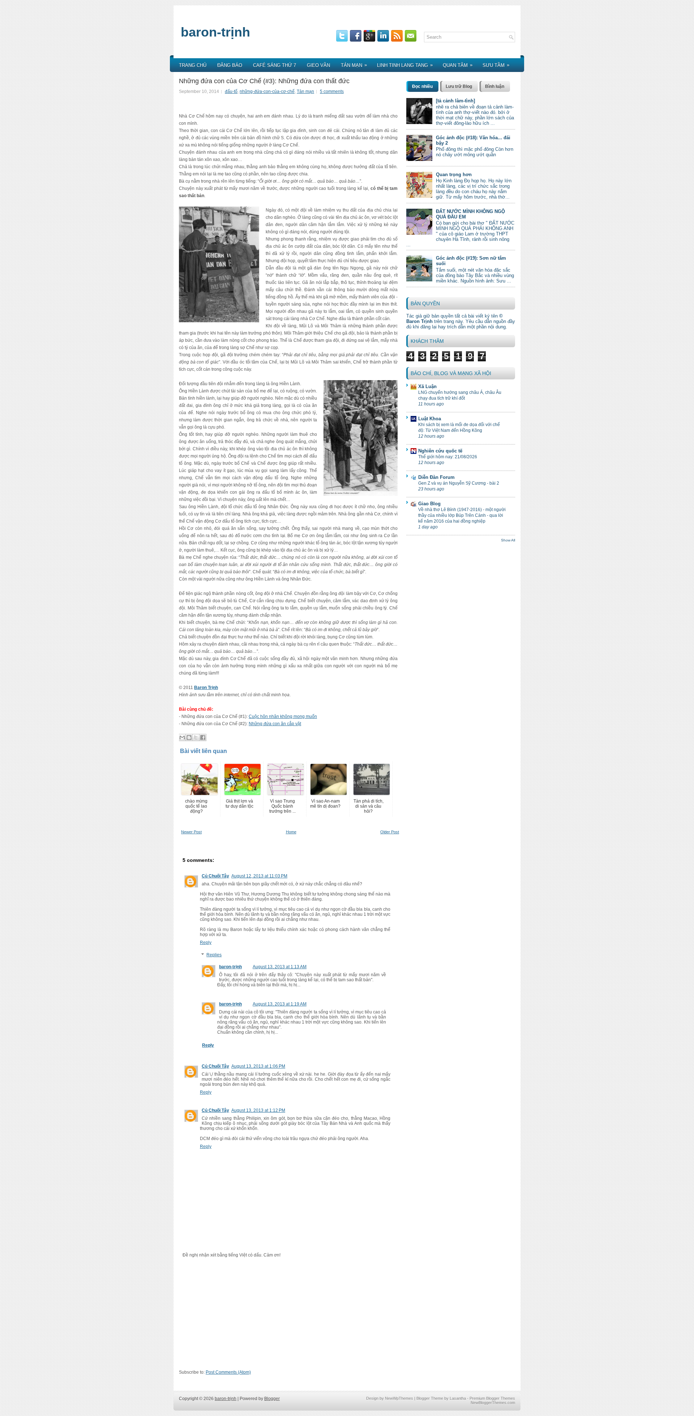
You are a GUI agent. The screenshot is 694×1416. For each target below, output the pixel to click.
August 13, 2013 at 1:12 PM (258, 1110)
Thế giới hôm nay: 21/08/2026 (447, 456)
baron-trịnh (215, 32)
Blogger (272, 1398)
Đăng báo (229, 65)
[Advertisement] (290, 1316)
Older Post (389, 832)
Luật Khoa (429, 418)
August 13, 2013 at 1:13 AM (280, 966)
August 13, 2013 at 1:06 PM (258, 1066)
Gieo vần (318, 65)
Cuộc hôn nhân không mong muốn (283, 716)
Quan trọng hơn (454, 174)
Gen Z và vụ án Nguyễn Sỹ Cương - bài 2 (458, 483)
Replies (214, 954)
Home (291, 832)
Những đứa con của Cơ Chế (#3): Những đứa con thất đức (264, 81)
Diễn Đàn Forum (436, 477)
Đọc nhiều (422, 86)
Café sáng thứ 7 (274, 65)
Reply (205, 942)
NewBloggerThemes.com (493, 1402)
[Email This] (182, 737)
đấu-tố (231, 91)
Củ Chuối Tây (215, 876)
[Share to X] (196, 737)
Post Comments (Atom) (228, 1372)
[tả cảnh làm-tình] (455, 100)
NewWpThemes (399, 1398)
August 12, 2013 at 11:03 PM (259, 876)
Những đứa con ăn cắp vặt (275, 723)
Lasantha (458, 1398)
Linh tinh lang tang (405, 65)
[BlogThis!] (189, 737)
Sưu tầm (496, 65)
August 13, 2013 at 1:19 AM (280, 1004)
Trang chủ (192, 65)
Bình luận (494, 86)
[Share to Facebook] (202, 737)
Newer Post (191, 832)
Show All (508, 540)
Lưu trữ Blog (459, 86)
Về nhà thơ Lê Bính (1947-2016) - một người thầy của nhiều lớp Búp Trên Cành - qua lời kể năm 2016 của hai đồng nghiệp (462, 515)
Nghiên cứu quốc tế (440, 451)
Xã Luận (427, 386)
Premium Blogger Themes (492, 1398)
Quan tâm (457, 65)
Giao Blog (429, 503)
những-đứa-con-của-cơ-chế (267, 91)
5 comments (332, 91)
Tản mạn (354, 65)
